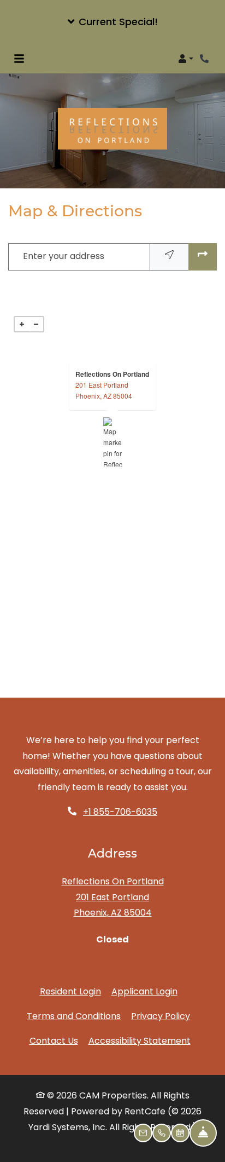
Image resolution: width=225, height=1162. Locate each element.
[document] (112, 441)
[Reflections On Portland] (112, 442)
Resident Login (70, 991)
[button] (112, 22)
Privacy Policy (160, 1015)
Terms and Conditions (74, 1015)
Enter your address (63, 256)
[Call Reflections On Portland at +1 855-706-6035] (205, 58)
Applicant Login (144, 991)
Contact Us (53, 1040)
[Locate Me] (169, 257)
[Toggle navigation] (19, 58)
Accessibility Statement (139, 1040)
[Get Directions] (202, 257)
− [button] (36, 324)
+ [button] (22, 324)
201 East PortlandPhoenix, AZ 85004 (103, 390)
